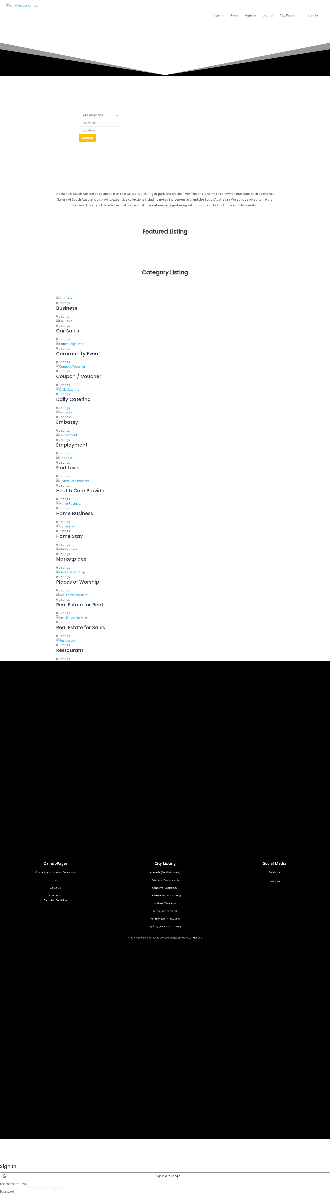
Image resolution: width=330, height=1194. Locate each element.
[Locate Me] (121, 130)
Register (250, 15)
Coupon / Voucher (78, 376)
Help (55, 880)
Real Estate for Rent (79, 604)
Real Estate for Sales (80, 627)
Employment (71, 445)
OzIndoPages (55, 863)
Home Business (74, 513)
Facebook (274, 872)
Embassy (67, 422)
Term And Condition (55, 900)
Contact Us (55, 895)
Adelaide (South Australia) (165, 872)
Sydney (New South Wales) (165, 926)
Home (234, 15)
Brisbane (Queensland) (165, 880)
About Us (55, 887)
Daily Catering (73, 399)
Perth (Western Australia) (165, 918)
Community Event (78, 353)
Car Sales (67, 330)
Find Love (67, 467)
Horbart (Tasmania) (165, 903)
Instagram (275, 881)
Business (66, 308)
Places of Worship (77, 582)
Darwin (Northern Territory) (165, 895)
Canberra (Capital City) (165, 887)
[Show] (56, 1191)
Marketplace (71, 559)
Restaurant (69, 650)
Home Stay (69, 536)
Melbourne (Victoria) (165, 911)
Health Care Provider (81, 490)
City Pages (287, 15)
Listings (268, 15)
